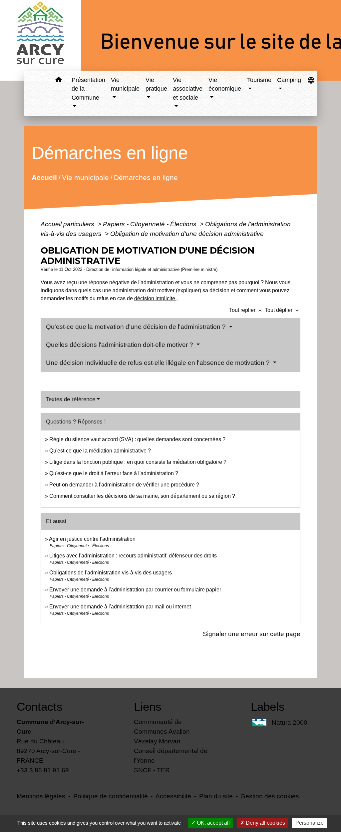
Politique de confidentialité (110, 796)
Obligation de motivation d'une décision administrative (187, 233)
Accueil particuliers (68, 224)
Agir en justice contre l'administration (92, 539)
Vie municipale (85, 177)
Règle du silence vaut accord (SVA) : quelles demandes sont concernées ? (137, 439)
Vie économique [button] (224, 84)
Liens (148, 706)
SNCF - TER (152, 770)
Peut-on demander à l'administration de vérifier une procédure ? (124, 484)
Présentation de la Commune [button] (88, 89)
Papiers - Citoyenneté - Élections (150, 224)
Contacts (40, 706)
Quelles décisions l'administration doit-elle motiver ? (120, 344)
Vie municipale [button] (125, 84)
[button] (59, 81)
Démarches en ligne (145, 177)
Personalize (309, 823)
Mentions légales (41, 796)
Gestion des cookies (269, 796)
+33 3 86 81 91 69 (43, 770)
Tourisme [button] (259, 80)
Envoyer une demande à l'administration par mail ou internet (120, 606)
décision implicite (155, 298)
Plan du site (216, 796)
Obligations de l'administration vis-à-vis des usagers (110, 572)
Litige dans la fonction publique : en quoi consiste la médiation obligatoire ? (137, 462)
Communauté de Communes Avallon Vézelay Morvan (162, 731)
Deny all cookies (264, 823)
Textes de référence (70, 399)
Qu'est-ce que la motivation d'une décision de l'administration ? (136, 326)
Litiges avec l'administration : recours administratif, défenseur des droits (133, 555)
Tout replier (246, 310)
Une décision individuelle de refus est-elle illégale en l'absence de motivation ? (158, 362)
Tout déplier (282, 310)
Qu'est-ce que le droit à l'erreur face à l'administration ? (113, 473)
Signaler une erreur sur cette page (251, 633)
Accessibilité (173, 796)
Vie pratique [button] (156, 84)
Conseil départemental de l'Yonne (170, 755)
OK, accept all (212, 823)
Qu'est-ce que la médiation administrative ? (100, 450)
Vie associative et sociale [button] (187, 89)
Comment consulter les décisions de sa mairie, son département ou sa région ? (142, 496)
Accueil (44, 177)
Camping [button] (289, 80)
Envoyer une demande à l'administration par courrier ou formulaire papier (135, 589)
